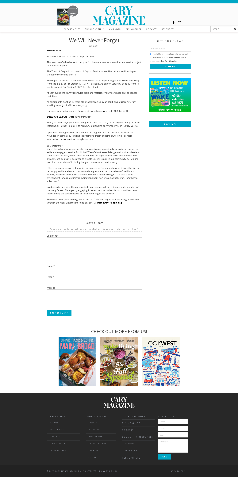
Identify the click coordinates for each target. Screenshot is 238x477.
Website (51, 287)
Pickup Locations (97, 444)
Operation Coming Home (60, 116)
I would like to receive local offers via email (170, 54)
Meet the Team (96, 437)
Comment (53, 235)
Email (50, 276)
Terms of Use (131, 457)
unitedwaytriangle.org (109, 202)
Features (53, 423)
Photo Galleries (57, 450)
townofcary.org (98, 111)
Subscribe (94, 423)
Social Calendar (133, 416)
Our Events (94, 430)
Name (51, 266)
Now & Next (55, 437)
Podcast (151, 29)
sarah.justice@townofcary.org (71, 105)
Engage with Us (95, 29)
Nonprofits (131, 444)
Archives (170, 124)
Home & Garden (57, 444)
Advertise (93, 450)
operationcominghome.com (78, 139)
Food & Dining (56, 430)
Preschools (131, 450)
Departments (72, 29)
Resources (168, 29)
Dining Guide (133, 29)
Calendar (115, 29)
